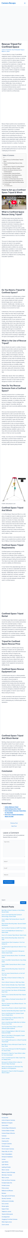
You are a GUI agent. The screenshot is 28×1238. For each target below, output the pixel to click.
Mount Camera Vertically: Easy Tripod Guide (13, 985)
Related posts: (9, 185)
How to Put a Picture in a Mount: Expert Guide (14, 1008)
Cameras (4, 1136)
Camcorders (5, 1125)
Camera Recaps (9, 3)
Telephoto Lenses (6, 1211)
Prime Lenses (5, 1188)
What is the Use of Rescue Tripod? (12, 168)
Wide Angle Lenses (7, 1222)
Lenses (4, 1159)
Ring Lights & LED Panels (8, 1196)
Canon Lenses (5, 1138)
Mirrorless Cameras (7, 1175)
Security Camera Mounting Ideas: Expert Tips (14, 1010)
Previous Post (14, 823)
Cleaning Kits (5, 1141)
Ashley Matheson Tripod (11, 807)
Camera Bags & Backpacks (9, 1128)
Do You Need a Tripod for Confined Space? (14, 166)
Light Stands (5, 1164)
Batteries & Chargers (7, 1123)
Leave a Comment (6, 49)
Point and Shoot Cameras (8, 1180)
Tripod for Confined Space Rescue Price (13, 178)
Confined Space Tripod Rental (11, 177)
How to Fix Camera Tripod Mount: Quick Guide (14, 935)
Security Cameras (6, 1198)
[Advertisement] (14, 26)
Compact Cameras (7, 1143)
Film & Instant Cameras (8, 1149)
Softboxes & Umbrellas (8, 1201)
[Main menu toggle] (24, 3)
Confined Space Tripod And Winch (12, 173)
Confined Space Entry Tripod (13, 809)
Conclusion (7, 184)
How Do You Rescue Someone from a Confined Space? (13, 170)
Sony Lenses (5, 1203)
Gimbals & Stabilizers (7, 1156)
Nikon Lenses (5, 1177)
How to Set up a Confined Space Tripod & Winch (13, 160)
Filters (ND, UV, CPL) (7, 1151)
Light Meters (5, 1162)
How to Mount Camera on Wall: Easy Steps (13, 982)
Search (3, 900)
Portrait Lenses (6, 1185)
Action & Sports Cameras (8, 1120)
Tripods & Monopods (7, 1214)
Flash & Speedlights (7, 1154)
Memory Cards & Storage (8, 1172)
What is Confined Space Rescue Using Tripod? (13, 163)
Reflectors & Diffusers (7, 1190)
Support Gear (5, 1209)
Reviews (4, 1193)
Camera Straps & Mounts (8, 1133)
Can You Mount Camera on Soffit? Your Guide (14, 928)
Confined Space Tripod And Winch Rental (14, 182)
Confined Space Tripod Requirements (13, 175)
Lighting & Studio (6, 1167)
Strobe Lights (5, 1206)
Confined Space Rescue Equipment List (13, 180)
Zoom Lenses (5, 1224)
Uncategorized (5, 1216)
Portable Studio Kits (7, 1183)
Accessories (5, 1117)
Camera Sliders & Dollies (8, 1130)
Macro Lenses (5, 1170)
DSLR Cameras (6, 1146)
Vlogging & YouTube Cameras (9, 1219)
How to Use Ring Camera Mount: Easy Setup (13, 987)
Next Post (14, 826)
